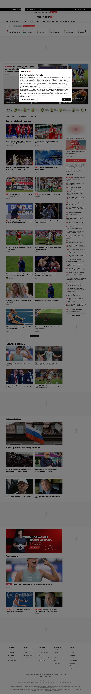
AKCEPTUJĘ (66, 99)
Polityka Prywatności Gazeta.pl (59, 95)
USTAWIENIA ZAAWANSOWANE (28, 99)
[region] (45, 85)
